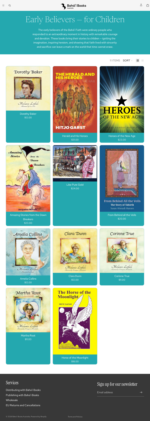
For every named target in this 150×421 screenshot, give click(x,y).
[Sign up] (141, 392)
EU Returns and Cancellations (23, 405)
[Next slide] (45, 310)
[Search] (9, 5)
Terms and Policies (75, 417)
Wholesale (12, 400)
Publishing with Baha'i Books (22, 395)
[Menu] (3, 5)
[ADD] (139, 128)
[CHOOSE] (45, 106)
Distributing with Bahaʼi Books (23, 390)
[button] (128, 60)
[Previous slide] (10, 310)
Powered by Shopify (38, 416)
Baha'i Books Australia (21, 416)
